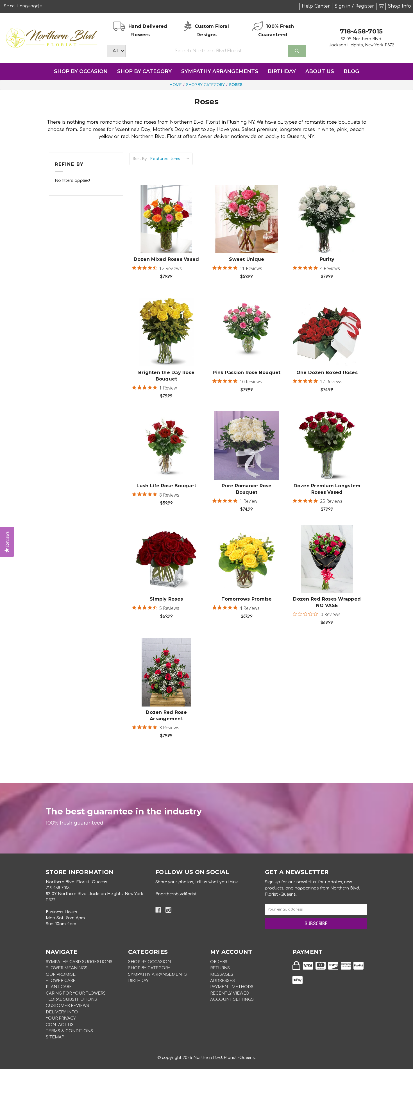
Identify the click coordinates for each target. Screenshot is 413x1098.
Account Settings (232, 999)
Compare (173, 213)
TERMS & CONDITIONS (69, 1031)
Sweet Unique (246, 259)
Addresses (222, 981)
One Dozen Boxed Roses (327, 372)
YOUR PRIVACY (61, 1018)
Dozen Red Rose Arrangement (166, 715)
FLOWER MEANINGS (66, 968)
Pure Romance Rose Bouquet (246, 489)
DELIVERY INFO (62, 1012)
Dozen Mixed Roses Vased (166, 259)
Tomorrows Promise (246, 599)
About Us (319, 71)
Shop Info (399, 6)
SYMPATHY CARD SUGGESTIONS (79, 962)
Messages (221, 974)
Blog (351, 71)
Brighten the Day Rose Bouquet (166, 375)
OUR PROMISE (61, 974)
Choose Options (169, 227)
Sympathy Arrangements (219, 71)
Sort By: (140, 159)
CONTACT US (60, 1025)
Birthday (282, 71)
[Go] (297, 51)
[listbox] (171, 159)
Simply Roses (166, 599)
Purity (327, 259)
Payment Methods (231, 987)
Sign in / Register (354, 6)
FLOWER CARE (61, 981)
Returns (220, 968)
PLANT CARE (59, 987)
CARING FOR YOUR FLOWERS (76, 993)
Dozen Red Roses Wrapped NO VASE (327, 602)
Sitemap (55, 1037)
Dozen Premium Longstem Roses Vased (327, 489)
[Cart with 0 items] (380, 6)
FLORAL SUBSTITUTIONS (71, 999)
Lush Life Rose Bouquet (166, 485)
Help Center (316, 6)
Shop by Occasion (81, 71)
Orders (218, 962)
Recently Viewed (229, 993)
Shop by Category (144, 71)
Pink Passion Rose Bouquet (246, 372)
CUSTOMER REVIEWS (67, 1006)
